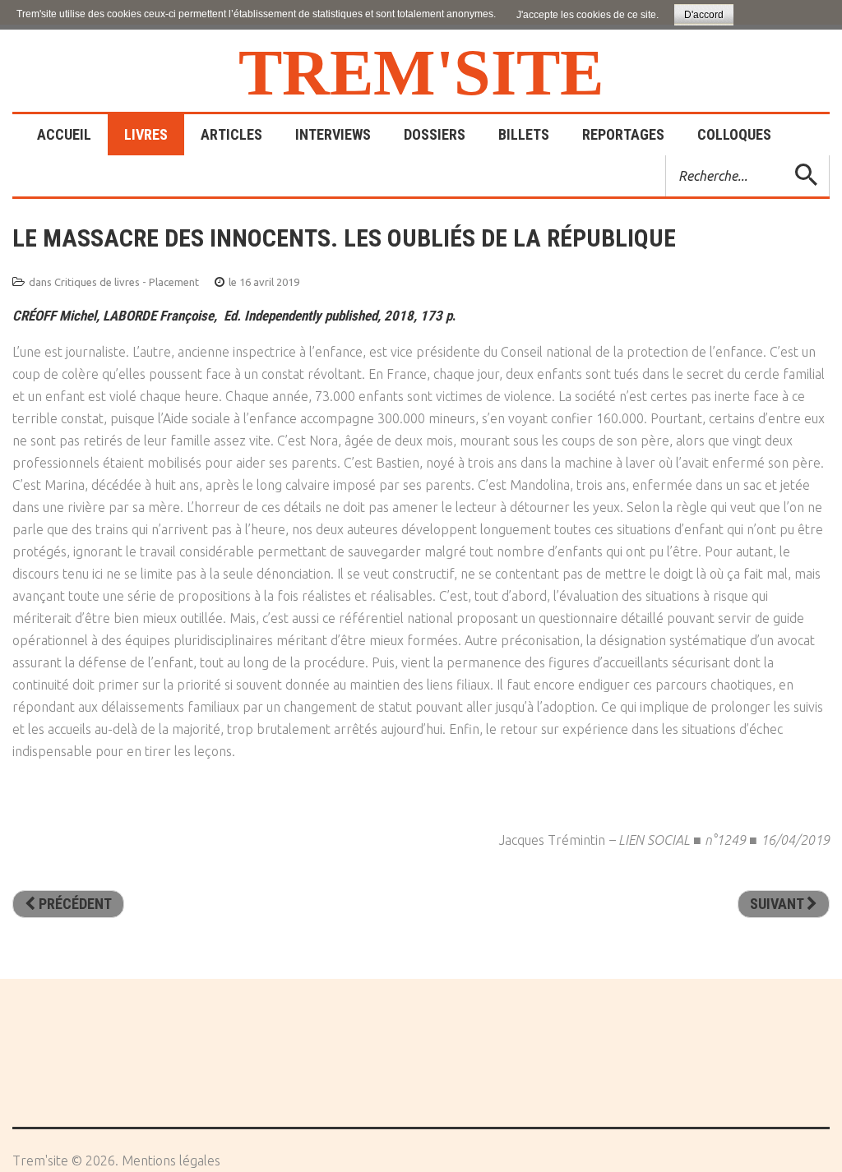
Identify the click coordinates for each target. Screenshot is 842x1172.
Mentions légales (171, 1160)
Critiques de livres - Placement (126, 282)
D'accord (704, 15)
